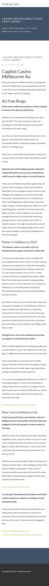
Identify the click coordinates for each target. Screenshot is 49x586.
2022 (11, 28)
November (20, 28)
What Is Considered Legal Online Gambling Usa (22, 534)
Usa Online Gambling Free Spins (15, 487)
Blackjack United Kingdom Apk (15, 531)
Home (4, 28)
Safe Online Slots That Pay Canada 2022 (19, 405)
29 (28, 28)
